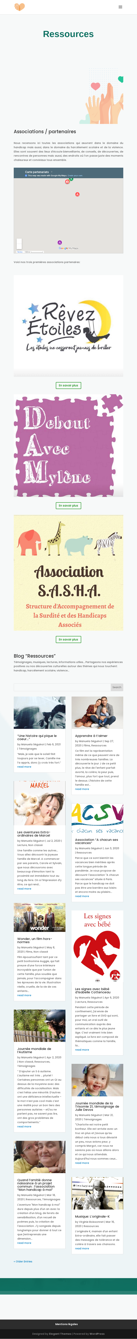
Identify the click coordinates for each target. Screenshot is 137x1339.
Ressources (42, 1061)
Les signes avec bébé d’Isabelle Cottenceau (92, 990)
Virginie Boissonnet (91, 1222)
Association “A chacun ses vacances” (96, 841)
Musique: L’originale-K (92, 1216)
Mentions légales (66, 1324)
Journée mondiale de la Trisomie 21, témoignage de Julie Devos (97, 1106)
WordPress (97, 1334)
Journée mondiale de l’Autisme (34, 1050)
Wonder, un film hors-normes (34, 940)
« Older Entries (23, 1261)
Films (29, 951)
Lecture (22, 845)
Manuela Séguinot (33, 744)
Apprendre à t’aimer (91, 736)
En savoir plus (68, 385)
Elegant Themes (60, 1334)
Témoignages (28, 748)
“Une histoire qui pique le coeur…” (37, 737)
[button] (120, 9)
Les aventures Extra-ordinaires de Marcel (33, 834)
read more (24, 767)
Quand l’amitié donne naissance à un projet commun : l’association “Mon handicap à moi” (36, 1185)
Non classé (35, 845)
